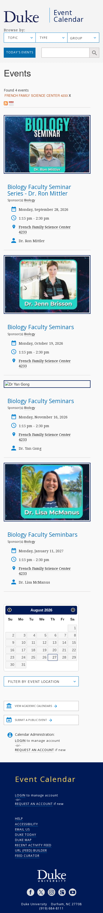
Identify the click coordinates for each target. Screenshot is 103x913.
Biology (29, 200)
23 (12, 657)
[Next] (73, 609)
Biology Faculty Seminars (41, 327)
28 (64, 657)
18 (33, 650)
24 (24, 657)
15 (74, 643)
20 (54, 650)
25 (33, 657)
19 (44, 650)
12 (44, 643)
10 (24, 643)
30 (12, 665)
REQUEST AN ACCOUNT (34, 750)
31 (24, 665)
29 (74, 657)
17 (24, 650)
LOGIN (20, 740)
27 (54, 657)
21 (64, 650)
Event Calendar (69, 16)
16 (12, 650)
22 (74, 650)
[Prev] (9, 609)
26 (44, 657)
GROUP (76, 38)
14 (64, 643)
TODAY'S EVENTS (19, 52)
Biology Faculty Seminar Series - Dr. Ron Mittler (39, 190)
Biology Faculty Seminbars (43, 534)
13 (54, 643)
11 (33, 643)
